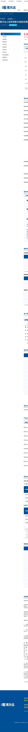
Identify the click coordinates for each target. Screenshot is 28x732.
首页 (1, 13)
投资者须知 (16, 722)
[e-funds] (8, 8)
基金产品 (6, 13)
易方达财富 (3, 1)
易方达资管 (11, 1)
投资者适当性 (23, 722)
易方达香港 (19, 1)
